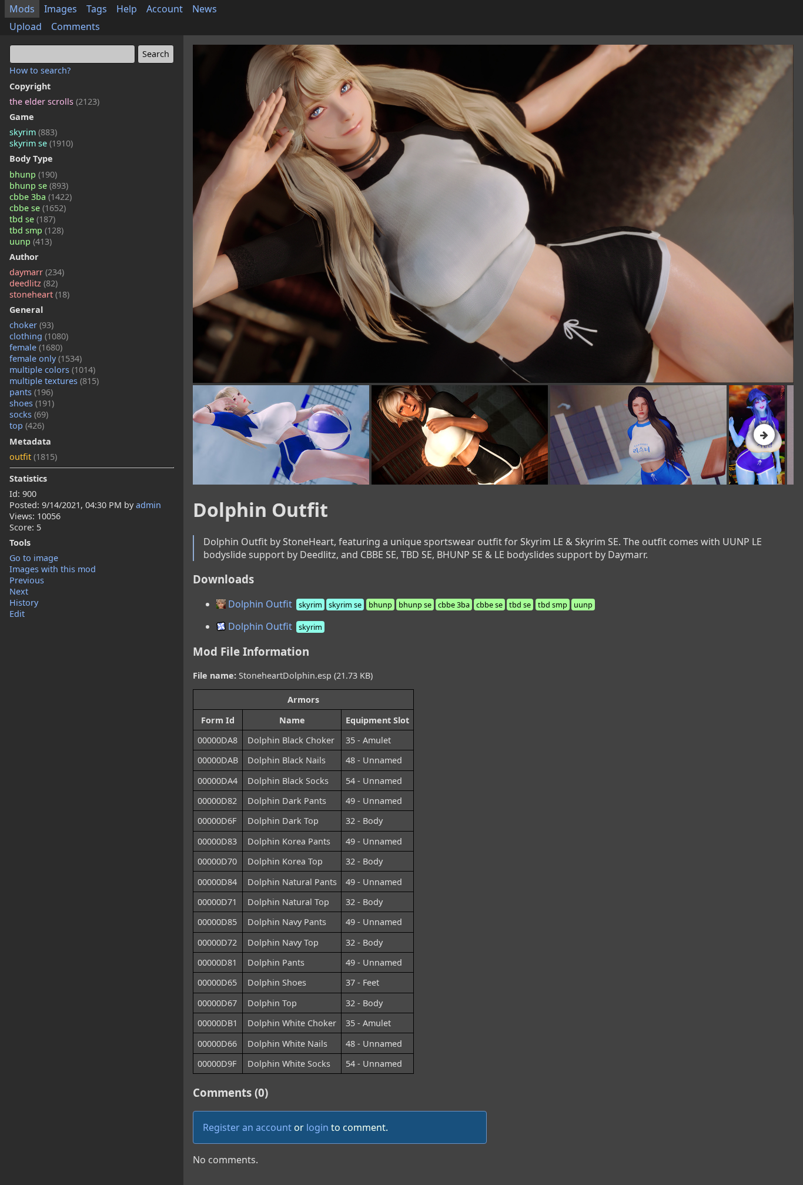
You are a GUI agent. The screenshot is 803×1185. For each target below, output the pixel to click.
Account (164, 8)
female (35, 347)
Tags (96, 8)
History (23, 602)
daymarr (36, 272)
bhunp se (38, 185)
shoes (31, 403)
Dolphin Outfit (409, 603)
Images (60, 8)
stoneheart (39, 294)
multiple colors (52, 369)
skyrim (33, 132)
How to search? (40, 70)
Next (18, 591)
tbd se (32, 219)
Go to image (33, 557)
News (204, 8)
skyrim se (41, 143)
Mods (22, 8)
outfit (33, 456)
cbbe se (37, 207)
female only (45, 358)
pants (31, 392)
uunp (30, 241)
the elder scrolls (54, 101)
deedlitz (33, 283)
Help (126, 8)
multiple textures (54, 380)
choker (31, 325)
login (317, 1127)
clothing (38, 336)
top (26, 425)
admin (148, 504)
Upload (25, 26)
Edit (17, 613)
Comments (75, 26)
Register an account (247, 1127)
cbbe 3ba (40, 196)
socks (28, 414)
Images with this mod (52, 569)
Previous (26, 580)
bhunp (33, 174)
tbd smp (36, 230)
